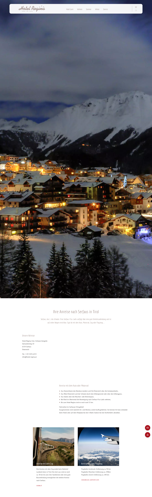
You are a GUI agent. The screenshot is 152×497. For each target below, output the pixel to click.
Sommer (88, 9)
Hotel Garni (69, 9)
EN (136, 10)
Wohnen (79, 9)
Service (105, 9)
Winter (97, 9)
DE (136, 7)
